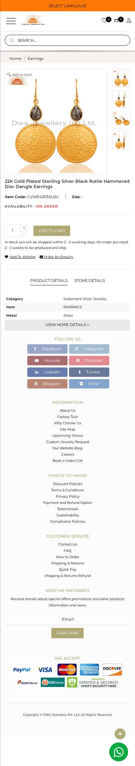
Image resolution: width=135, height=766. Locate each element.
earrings (35, 58)
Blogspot (51, 383)
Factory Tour (67, 417)
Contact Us (67, 544)
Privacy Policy (67, 496)
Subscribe (67, 633)
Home (15, 58)
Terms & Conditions (67, 490)
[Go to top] (120, 733)
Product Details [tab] (49, 280)
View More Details (66, 324)
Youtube (51, 360)
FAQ (67, 550)
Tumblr (92, 372)
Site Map (67, 429)
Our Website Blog (67, 448)
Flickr (93, 383)
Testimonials (67, 509)
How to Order (67, 557)
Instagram (93, 348)
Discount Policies (67, 484)
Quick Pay (67, 569)
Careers (67, 454)
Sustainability (68, 515)
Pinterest (93, 360)
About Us (67, 410)
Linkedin (51, 372)
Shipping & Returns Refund (68, 575)
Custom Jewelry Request (67, 442)
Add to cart (51, 230)
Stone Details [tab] (89, 280)
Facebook (51, 348)
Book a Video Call (67, 460)
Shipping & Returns (67, 563)
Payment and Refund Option (67, 502)
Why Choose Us (67, 423)
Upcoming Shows (67, 435)
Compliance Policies (67, 521)
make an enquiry (58, 257)
